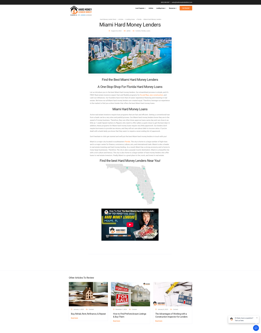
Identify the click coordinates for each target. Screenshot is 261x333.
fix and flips (144, 95)
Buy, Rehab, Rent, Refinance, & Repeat (88, 314)
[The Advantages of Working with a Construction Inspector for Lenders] (172, 294)
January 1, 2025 (78, 309)
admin (128, 31)
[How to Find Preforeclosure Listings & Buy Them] (130, 294)
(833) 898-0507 (165, 2)
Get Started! (185, 8)
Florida (143, 31)
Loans (148, 31)
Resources (172, 8)
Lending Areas (160, 8)
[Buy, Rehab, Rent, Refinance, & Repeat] (88, 294)
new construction (156, 95)
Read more (74, 318)
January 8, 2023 (163, 309)
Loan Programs (139, 8)
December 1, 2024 (121, 309)
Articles (151, 8)
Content (138, 31)
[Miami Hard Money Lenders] (130, 55)
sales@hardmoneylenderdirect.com (182, 2)
